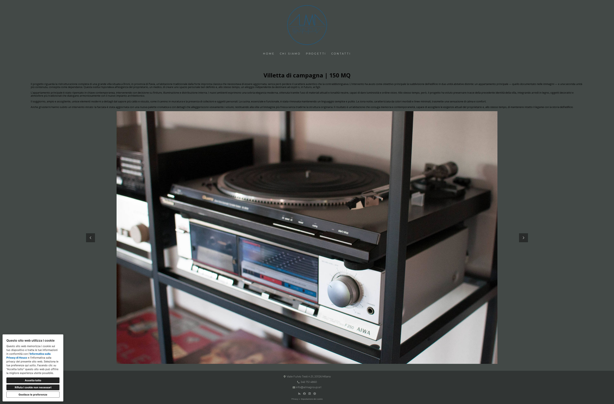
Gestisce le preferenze (33, 394)
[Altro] (315, 394)
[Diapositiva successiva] (523, 237)
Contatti (341, 53)
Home (269, 53)
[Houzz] (299, 394)
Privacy (294, 399)
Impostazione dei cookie (312, 399)
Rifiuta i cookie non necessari (33, 387)
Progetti (316, 53)
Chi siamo (290, 53)
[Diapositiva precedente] (90, 237)
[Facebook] (304, 394)
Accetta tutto (33, 380)
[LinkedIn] (309, 394)
